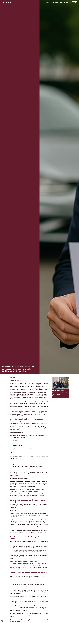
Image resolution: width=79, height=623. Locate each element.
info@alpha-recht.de (57, 395)
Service (61, 2)
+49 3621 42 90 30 (56, 394)
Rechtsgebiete (54, 2)
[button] (2, 621)
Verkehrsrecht (18, 380)
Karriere (66, 2)
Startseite (4, 366)
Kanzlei (47, 2)
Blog (70, 2)
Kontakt (74, 2)
